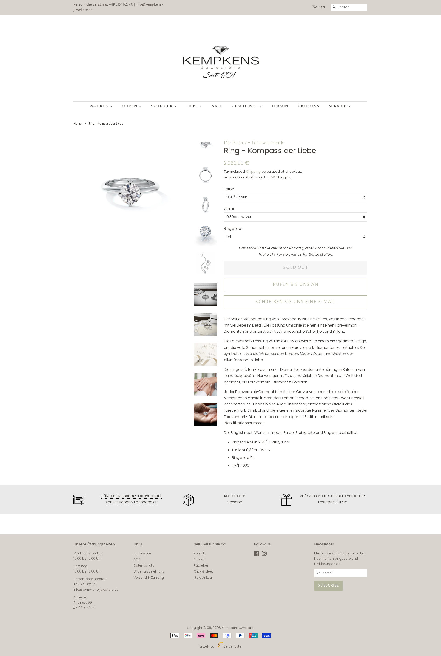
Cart (321, 7)
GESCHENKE (245, 106)
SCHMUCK (162, 106)
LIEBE (193, 106)
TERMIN (279, 106)
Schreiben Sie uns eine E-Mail (295, 302)
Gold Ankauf (203, 578)
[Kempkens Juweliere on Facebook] (256, 554)
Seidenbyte (232, 646)
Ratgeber (201, 565)
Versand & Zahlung (149, 578)
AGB (137, 559)
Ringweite (232, 228)
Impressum (142, 553)
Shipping (253, 171)
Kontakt (200, 553)
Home (78, 124)
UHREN (130, 106)
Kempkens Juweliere (237, 628)
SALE (217, 106)
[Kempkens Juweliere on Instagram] (264, 554)
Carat (229, 208)
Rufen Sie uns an (296, 285)
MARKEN (100, 106)
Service (338, 106)
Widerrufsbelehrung (149, 571)
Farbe (229, 189)
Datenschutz (144, 565)
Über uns (308, 106)
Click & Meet (203, 571)
